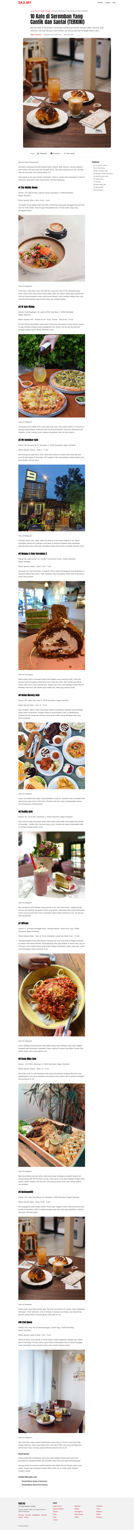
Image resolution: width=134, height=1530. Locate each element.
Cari (114, 3)
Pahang (55, 1511)
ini (43, 1315)
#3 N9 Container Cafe (100, 171)
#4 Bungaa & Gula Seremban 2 (103, 173)
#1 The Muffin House (100, 165)
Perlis (54, 1517)
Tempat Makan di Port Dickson (34, 1485)
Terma (26, 1517)
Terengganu (78, 1511)
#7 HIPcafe (97, 182)
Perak (55, 1514)
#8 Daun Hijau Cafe (99, 184)
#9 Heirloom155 (98, 187)
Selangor (77, 1506)
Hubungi (28, 1515)
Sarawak (99, 1517)
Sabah (77, 1517)
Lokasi (107, 3)
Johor (98, 1509)
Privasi (20, 1517)
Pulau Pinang (79, 1514)
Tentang (21, 1515)
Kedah (98, 1514)
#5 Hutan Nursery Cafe (100, 176)
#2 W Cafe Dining (99, 168)
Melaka (77, 1509)
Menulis (44, 1515)
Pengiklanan (36, 1515)
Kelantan (99, 1511)
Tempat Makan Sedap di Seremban (34, 1481)
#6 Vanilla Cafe (98, 179)
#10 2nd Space (98, 190)
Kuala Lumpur (57, 1506)
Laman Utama (34, 11)
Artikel (100, 3)
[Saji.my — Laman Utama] (24, 2)
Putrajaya (99, 1506)
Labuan (55, 1520)
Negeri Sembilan (46, 11)
